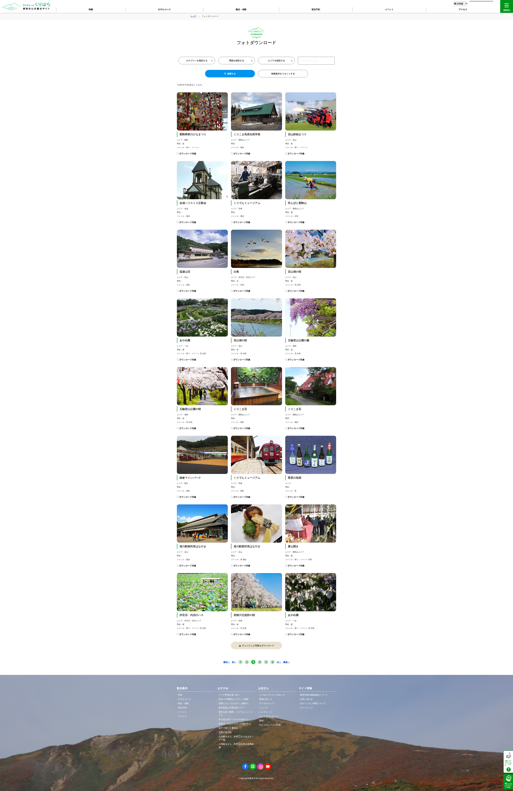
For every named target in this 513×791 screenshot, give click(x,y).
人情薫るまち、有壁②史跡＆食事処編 (236, 745)
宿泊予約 (182, 707)
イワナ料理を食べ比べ (229, 694)
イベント (182, 711)
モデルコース (184, 699)
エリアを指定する (276, 60)
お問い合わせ (306, 699)
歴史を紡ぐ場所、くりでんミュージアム (236, 713)
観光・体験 (183, 703)
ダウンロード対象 (187, 153)
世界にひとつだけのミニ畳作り (234, 703)
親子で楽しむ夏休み (228, 727)
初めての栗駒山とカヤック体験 (234, 699)
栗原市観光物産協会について (314, 694)
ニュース (263, 707)
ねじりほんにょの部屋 (270, 724)
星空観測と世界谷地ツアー (231, 707)
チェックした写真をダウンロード (258, 645)
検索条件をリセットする (283, 73)
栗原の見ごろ (265, 699)
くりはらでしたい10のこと (272, 694)
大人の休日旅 (225, 732)
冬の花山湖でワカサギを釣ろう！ (235, 719)
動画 (261, 720)
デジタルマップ (266, 703)
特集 (180, 694)
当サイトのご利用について (313, 703)
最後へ (286, 662)
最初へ (226, 662)
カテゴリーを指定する (196, 60)
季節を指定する (236, 60)
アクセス (182, 716)
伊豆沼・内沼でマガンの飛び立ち (235, 723)
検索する (231, 73)
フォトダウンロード (269, 716)
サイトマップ (306, 707)
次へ (279, 662)
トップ (193, 16)
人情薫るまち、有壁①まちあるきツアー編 (236, 738)
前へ (234, 662)
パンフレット (265, 711)
